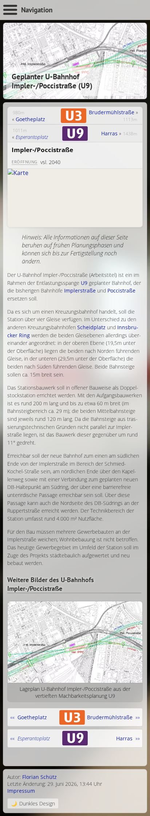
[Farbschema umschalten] (33, 803)
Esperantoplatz (32, 137)
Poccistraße (121, 290)
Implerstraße (80, 290)
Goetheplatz (30, 119)
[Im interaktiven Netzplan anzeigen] (75, 198)
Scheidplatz (91, 327)
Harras (109, 133)
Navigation (36, 9)
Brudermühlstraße (111, 112)
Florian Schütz (39, 776)
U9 (84, 282)
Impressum (21, 790)
